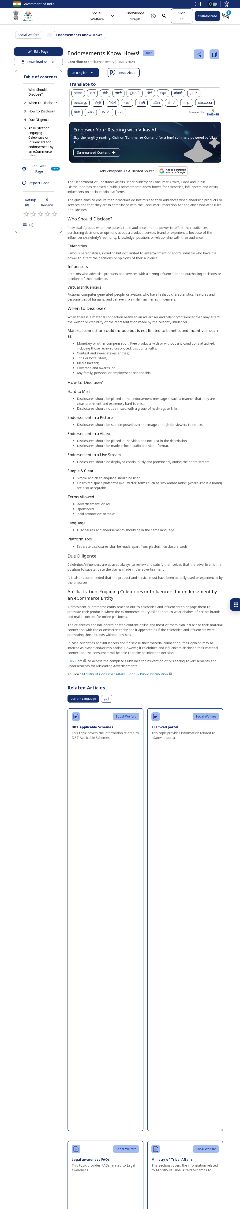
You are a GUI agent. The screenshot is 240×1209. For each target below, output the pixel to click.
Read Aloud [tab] (127, 73)
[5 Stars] (54, 214)
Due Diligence (38, 119)
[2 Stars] (33, 214)
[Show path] (49, 35)
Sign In (181, 16)
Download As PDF (41, 62)
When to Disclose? (42, 102)
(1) (31, 224)
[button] (38, 92)
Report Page (39, 182)
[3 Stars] (40, 214)
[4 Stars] (47, 214)
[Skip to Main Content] (198, 4)
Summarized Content (93, 152)
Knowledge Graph (135, 16)
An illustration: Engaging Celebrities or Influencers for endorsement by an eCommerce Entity (40, 142)
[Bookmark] (214, 54)
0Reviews (47, 202)
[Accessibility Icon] (227, 4)
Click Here (75, 661)
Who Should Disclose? (37, 92)
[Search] (164, 16)
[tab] (83, 72)
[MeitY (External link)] (16, 16)
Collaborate (207, 16)
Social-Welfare (97, 16)
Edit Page (41, 51)
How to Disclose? (41, 111)
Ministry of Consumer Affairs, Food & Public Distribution (125, 674)
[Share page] (199, 54)
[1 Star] (26, 214)
